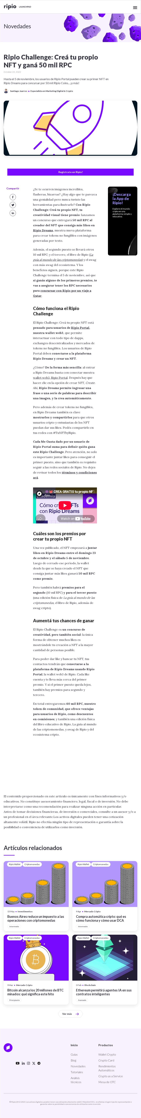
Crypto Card (106, 1060)
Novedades (78, 1066)
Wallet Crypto (107, 1054)
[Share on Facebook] (13, 197)
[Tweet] (13, 205)
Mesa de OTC (107, 1082)
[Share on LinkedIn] (13, 213)
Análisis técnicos (76, 1080)
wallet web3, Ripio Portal (50, 377)
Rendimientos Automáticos (107, 1068)
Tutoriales (77, 1072)
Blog (73, 1060)
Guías (74, 1054)
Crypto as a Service (110, 1076)
